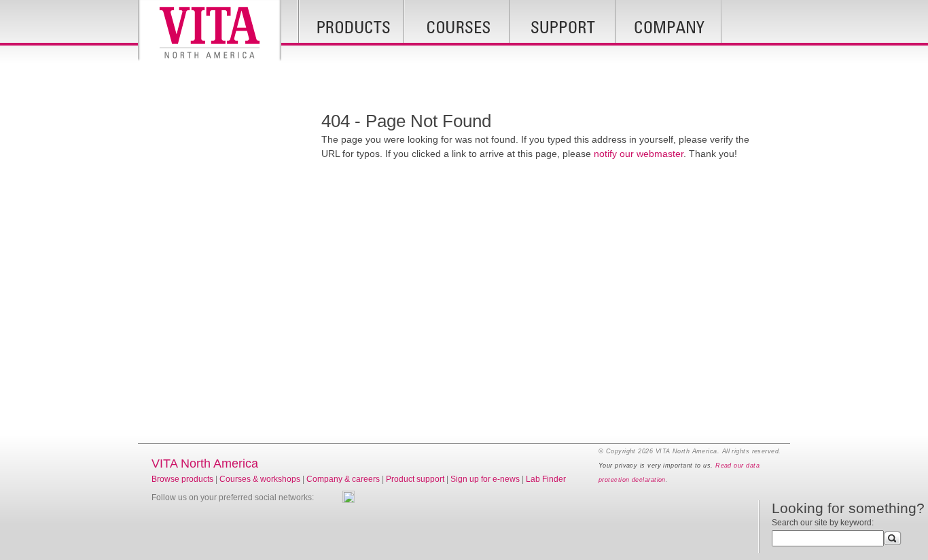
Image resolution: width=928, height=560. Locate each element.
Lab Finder (546, 479)
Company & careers (343, 479)
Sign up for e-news (485, 479)
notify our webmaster (638, 153)
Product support (415, 479)
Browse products (182, 479)
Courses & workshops (259, 479)
